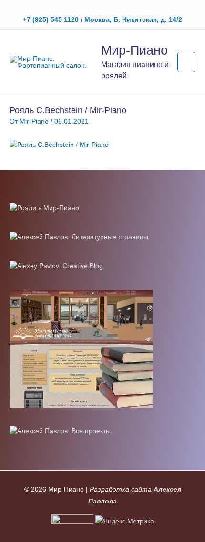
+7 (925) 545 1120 (51, 19)
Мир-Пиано (134, 50)
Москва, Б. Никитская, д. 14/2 (133, 19)
